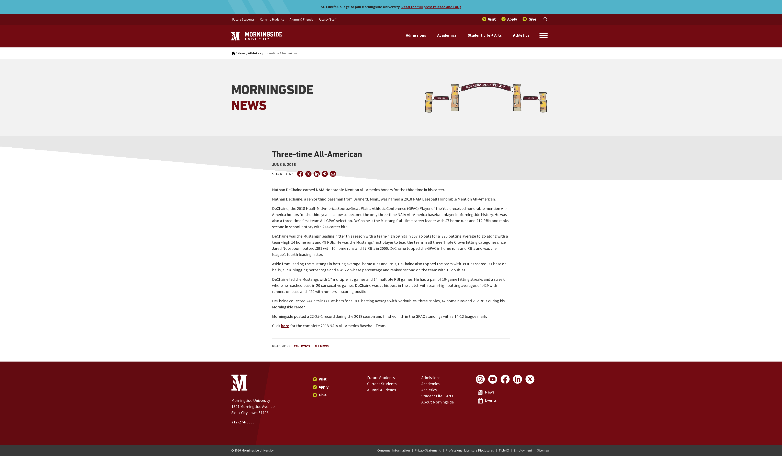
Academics (447, 35)
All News (321, 346)
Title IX (504, 450)
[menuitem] (243, 19)
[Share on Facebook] (300, 174)
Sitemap (543, 450)
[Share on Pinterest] (325, 174)
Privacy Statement (428, 450)
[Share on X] (308, 174)
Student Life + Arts (485, 35)
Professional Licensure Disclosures (470, 450)
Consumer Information (393, 450)
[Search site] (543, 36)
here (285, 325)
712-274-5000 (243, 421)
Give (323, 394)
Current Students (381, 383)
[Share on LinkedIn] (316, 174)
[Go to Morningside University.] (233, 53)
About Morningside (437, 401)
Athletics (521, 35)
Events (490, 400)
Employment (523, 450)
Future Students (381, 377)
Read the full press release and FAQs (431, 6)
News (489, 392)
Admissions (416, 35)
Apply (323, 386)
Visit (323, 378)
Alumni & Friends (381, 389)
